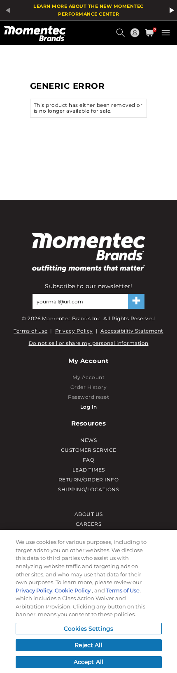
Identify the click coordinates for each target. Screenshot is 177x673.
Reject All (88, 645)
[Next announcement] (170, 10)
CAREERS (89, 524)
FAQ (89, 460)
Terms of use (30, 331)
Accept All (88, 662)
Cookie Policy (73, 590)
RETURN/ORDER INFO (88, 479)
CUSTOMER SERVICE (88, 450)
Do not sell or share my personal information (89, 343)
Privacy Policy (74, 331)
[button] (121, 36)
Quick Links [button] (136, 36)
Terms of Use (123, 590)
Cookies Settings (88, 628)
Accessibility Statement (131, 331)
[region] (88, 601)
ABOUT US (89, 514)
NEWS (88, 440)
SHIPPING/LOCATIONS (88, 489)
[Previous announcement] (6, 10)
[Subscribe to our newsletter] (136, 301)
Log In (88, 407)
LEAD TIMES (88, 470)
